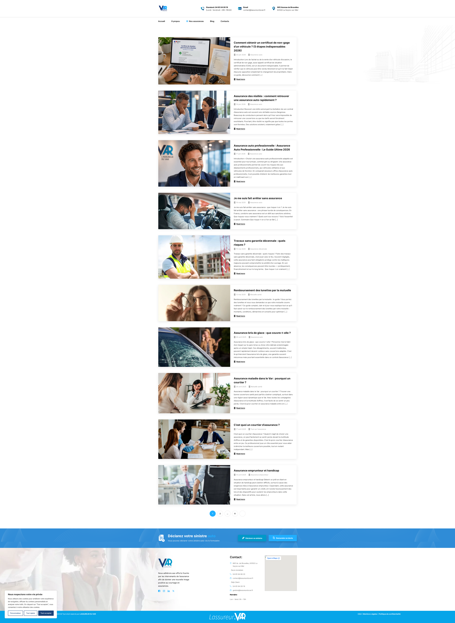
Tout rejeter (30, 613)
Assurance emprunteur (259, 475)
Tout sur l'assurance (258, 429)
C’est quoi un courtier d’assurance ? (257, 424)
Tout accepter (46, 613)
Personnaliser (15, 613)
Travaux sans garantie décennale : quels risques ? (259, 242)
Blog (212, 21)
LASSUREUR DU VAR (88, 614)
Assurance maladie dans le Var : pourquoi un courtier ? (262, 380)
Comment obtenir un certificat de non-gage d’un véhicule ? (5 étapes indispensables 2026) (262, 46)
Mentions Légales (370, 614)
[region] (31, 604)
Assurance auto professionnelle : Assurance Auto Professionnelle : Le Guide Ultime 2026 (262, 147)
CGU (359, 614)
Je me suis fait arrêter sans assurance (258, 198)
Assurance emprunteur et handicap (256, 470)
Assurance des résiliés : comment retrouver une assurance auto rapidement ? (261, 98)
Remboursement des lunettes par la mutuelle (262, 290)
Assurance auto (256, 55)
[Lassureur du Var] (163, 8)
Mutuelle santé (256, 294)
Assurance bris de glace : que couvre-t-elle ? (262, 332)
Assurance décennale (258, 249)
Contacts (225, 21)
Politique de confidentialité (389, 614)
